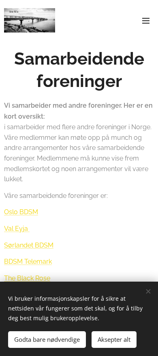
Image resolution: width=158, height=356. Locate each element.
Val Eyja (17, 228)
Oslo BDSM (21, 212)
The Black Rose (27, 278)
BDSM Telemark (28, 261)
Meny (146, 20)
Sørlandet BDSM (28, 245)
